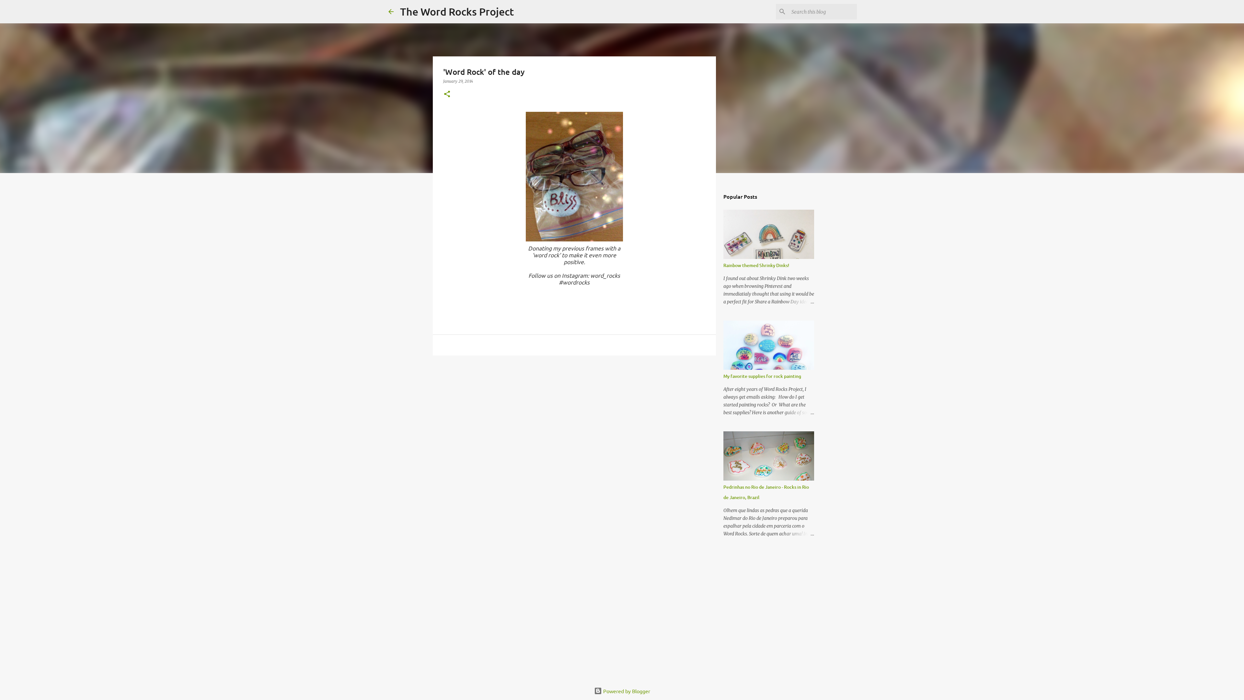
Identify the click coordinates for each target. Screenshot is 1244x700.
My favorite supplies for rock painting (762, 376)
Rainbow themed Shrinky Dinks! (756, 265)
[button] (447, 94)
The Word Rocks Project (457, 11)
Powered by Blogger (626, 691)
